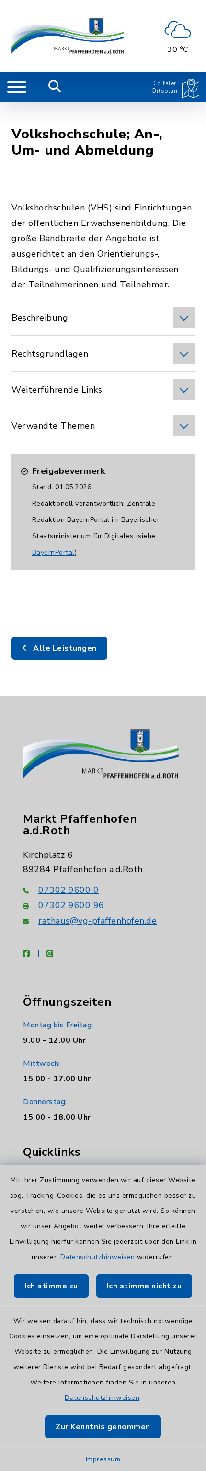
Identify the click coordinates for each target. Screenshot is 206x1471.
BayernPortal (53, 552)
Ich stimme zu (51, 1286)
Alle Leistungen (64, 648)
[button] (103, 317)
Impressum (103, 1459)
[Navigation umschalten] (17, 87)
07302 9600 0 (68, 890)
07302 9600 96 (71, 905)
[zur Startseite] (67, 36)
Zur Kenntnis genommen (103, 1427)
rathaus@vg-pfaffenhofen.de (97, 921)
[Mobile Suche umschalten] (55, 87)
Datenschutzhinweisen (97, 1256)
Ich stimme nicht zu (144, 1286)
